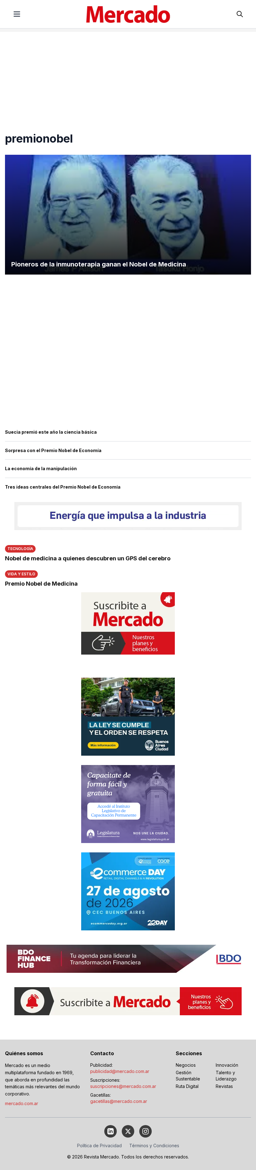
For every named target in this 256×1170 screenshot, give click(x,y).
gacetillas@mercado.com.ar (118, 1101)
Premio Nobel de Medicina (41, 583)
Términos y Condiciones (154, 1145)
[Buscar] (240, 14)
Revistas (224, 1086)
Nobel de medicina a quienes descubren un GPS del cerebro (87, 558)
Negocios (186, 1065)
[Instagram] (145, 1131)
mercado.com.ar (21, 1103)
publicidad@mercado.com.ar (119, 1071)
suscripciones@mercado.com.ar (123, 1086)
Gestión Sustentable (188, 1075)
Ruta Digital (187, 1086)
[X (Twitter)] (128, 1131)
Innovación (227, 1065)
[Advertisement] (128, 75)
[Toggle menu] (17, 14)
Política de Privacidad (99, 1145)
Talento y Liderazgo (226, 1075)
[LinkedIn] (110, 1131)
